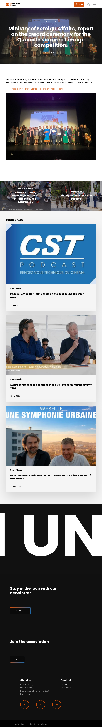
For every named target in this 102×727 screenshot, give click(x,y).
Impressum (25, 694)
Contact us (66, 687)
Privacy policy (26, 687)
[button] (94, 4)
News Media (51, 21)
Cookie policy (26, 684)
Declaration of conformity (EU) (34, 691)
